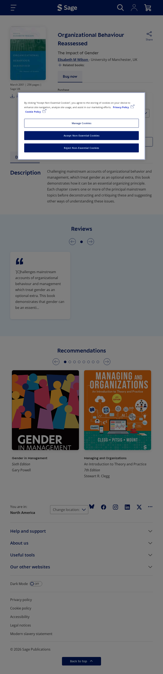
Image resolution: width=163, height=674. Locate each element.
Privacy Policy (121, 107)
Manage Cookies (81, 123)
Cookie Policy (33, 111)
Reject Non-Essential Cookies (81, 147)
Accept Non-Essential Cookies (82, 135)
